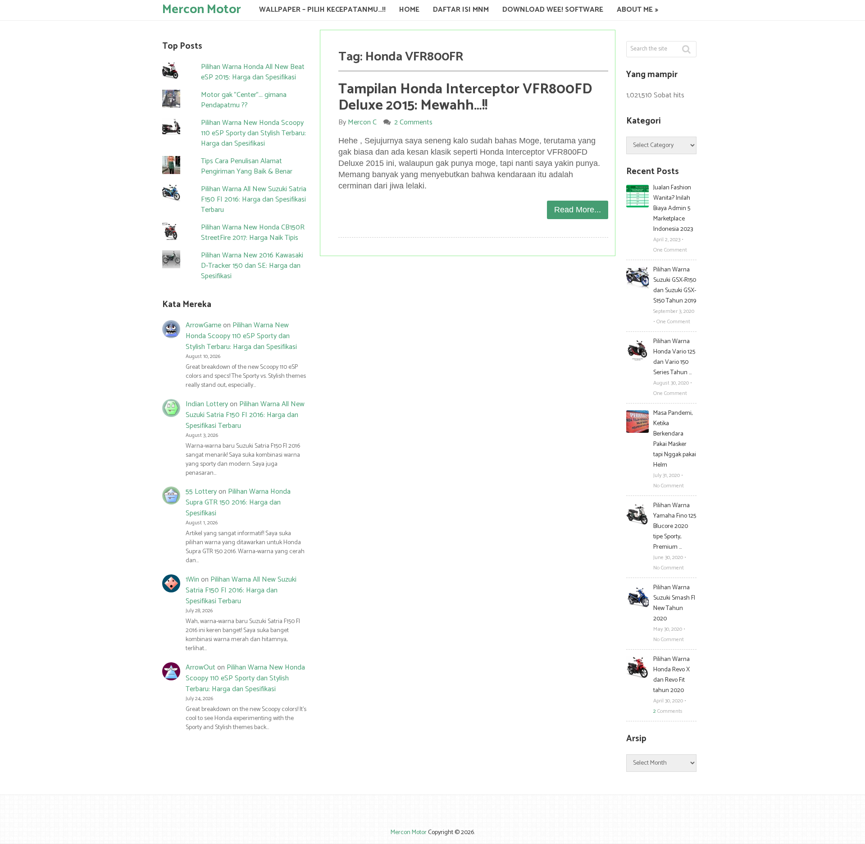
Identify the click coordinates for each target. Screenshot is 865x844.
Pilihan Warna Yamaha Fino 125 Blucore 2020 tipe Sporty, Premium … (674, 526)
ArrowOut (200, 667)
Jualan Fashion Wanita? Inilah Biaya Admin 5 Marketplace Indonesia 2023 (673, 208)
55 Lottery (201, 492)
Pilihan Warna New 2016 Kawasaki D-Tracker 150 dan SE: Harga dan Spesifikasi (252, 265)
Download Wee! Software (552, 10)
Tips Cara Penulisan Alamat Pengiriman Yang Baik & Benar (246, 166)
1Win (192, 579)
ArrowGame (203, 325)
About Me (635, 10)
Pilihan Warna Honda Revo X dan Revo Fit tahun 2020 (671, 675)
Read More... (577, 209)
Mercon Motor (201, 9)
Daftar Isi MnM (461, 10)
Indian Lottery (207, 404)
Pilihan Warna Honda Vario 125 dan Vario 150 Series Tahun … (674, 357)
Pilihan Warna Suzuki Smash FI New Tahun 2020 (674, 603)
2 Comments (413, 122)
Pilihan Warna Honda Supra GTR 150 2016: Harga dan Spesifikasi (238, 502)
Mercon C (362, 122)
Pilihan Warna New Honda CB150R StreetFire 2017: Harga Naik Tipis (253, 232)
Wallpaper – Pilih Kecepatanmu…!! (322, 10)
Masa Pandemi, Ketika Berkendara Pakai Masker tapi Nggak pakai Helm (674, 439)
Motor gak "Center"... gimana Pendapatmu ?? (244, 100)
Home (409, 10)
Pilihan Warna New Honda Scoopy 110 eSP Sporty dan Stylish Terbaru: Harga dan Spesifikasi (253, 133)
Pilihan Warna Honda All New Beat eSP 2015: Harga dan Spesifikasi (253, 72)
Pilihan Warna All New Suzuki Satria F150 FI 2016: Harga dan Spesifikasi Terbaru (253, 199)
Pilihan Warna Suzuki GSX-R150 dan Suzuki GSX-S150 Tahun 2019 (674, 285)
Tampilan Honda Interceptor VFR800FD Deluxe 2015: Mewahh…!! (465, 97)
